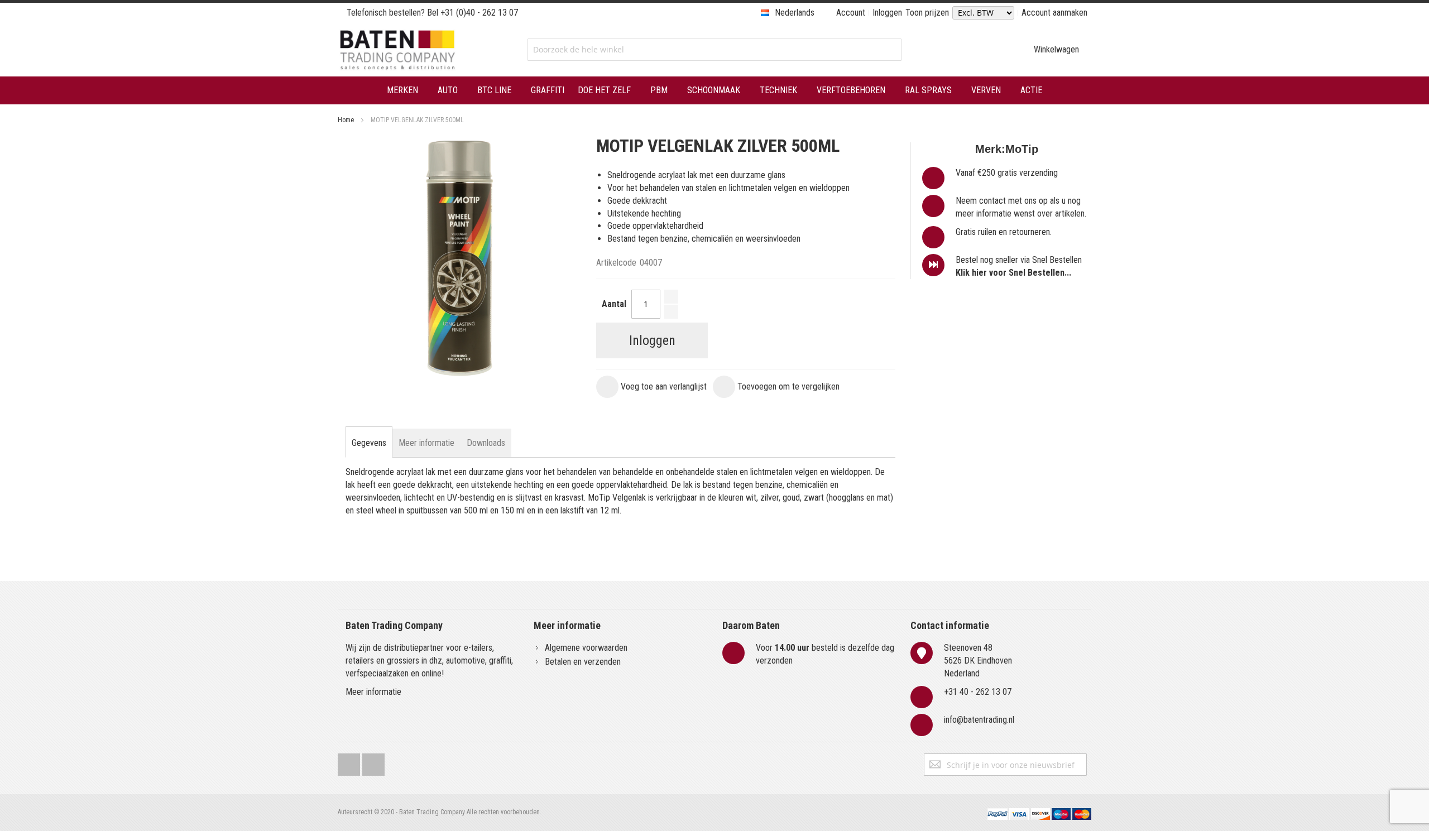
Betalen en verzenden (583, 661)
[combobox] (714, 50)
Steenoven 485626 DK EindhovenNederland (978, 660)
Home (346, 120)
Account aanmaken (1054, 12)
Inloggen (887, 12)
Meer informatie (373, 691)
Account (850, 12)
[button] (651, 387)
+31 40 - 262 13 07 (977, 691)
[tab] (369, 443)
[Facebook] (349, 762)
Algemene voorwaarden (586, 647)
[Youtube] (373, 762)
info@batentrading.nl (979, 719)
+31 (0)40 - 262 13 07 (479, 12)
